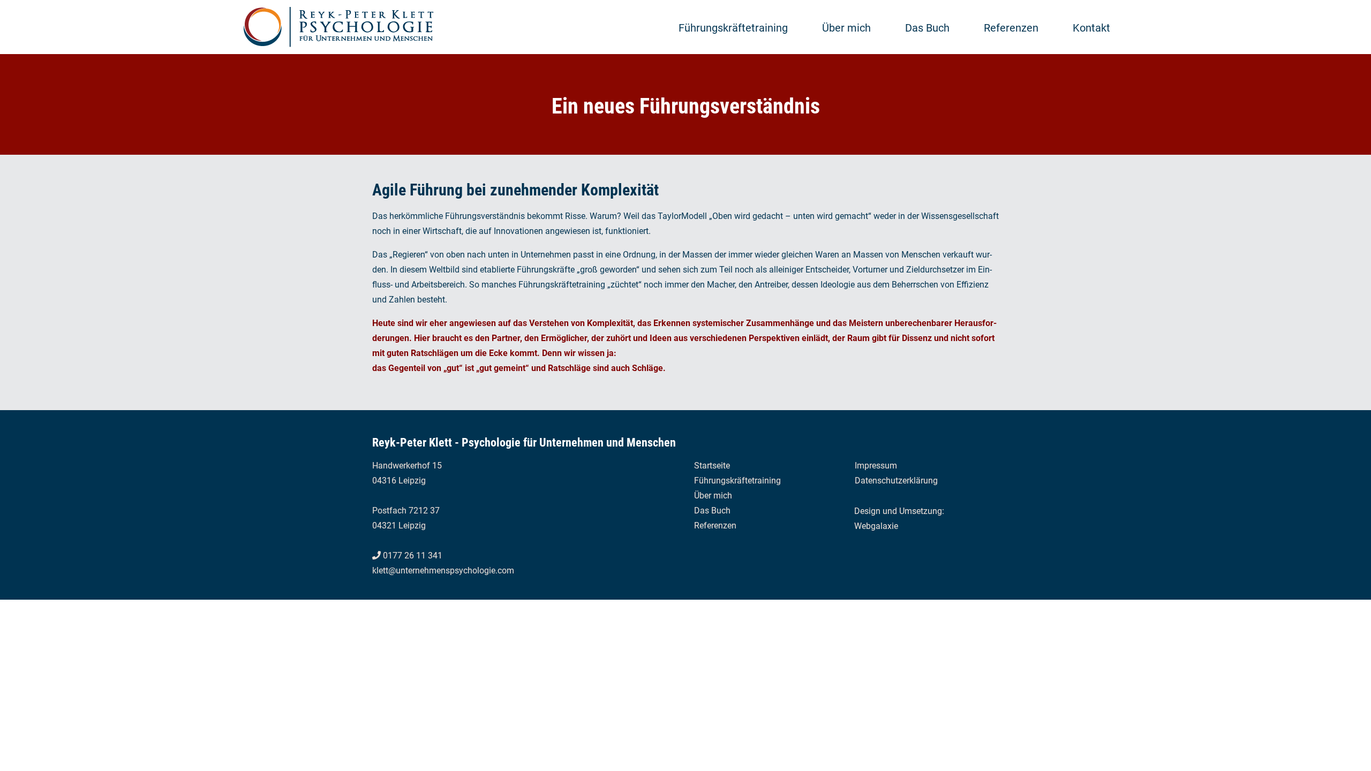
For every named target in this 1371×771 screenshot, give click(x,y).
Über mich (846, 27)
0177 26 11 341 (412, 555)
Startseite (712, 465)
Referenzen (1011, 27)
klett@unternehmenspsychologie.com (443, 570)
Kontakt (1091, 27)
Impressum (876, 465)
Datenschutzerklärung (896, 480)
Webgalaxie (876, 526)
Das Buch (927, 27)
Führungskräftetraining (733, 27)
